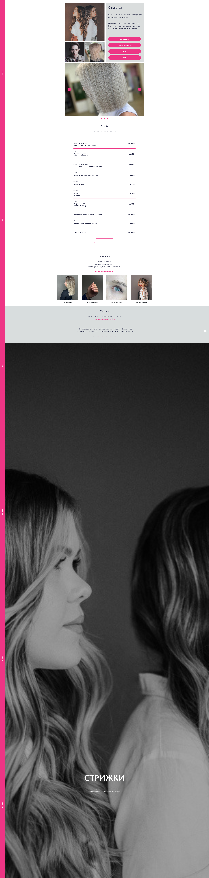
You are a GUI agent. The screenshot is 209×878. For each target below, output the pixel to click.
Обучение (2, 805)
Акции (2, 366)
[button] (104, 271)
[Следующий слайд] (139, 89)
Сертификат (2, 658)
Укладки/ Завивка (141, 302)
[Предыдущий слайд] (69, 89)
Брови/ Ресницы (116, 302)
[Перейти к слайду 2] (101, 118)
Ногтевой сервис (92, 302)
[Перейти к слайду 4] (104, 118)
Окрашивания (67, 302)
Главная (2, 73)
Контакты (2, 512)
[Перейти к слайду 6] (107, 118)
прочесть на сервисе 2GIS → (104, 319)
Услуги (2, 219)
